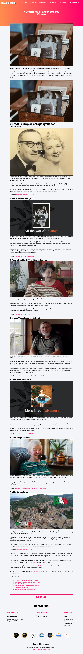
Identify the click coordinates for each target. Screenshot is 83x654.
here (17, 573)
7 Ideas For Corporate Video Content (24, 589)
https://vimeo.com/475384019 (25, 256)
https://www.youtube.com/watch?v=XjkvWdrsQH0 (30, 376)
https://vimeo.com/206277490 (25, 314)
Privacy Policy (37, 649)
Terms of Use (46, 649)
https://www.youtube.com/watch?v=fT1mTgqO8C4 (31, 488)
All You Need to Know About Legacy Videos (25, 580)
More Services (53, 3)
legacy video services (39, 571)
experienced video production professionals (44, 566)
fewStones (33, 562)
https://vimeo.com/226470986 (25, 194)
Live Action (24, 3)
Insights (66, 616)
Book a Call (63, 3)
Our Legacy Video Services (21, 587)
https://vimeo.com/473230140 (25, 434)
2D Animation (33, 3)
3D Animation (43, 3)
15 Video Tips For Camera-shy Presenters (25, 584)
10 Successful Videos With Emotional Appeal (26, 585)
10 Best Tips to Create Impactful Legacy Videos (26, 582)
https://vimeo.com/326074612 (25, 550)
